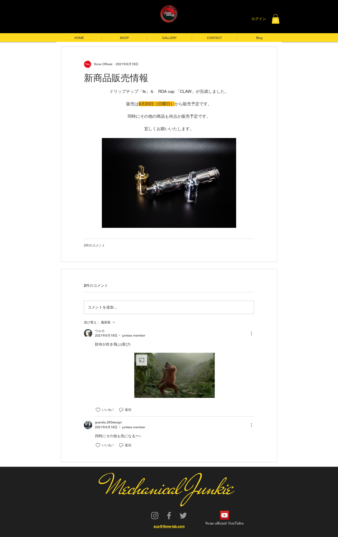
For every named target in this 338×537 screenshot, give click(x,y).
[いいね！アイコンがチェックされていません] (98, 410)
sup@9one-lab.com (169, 526)
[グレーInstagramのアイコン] (155, 515)
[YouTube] (224, 515)
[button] (276, 19)
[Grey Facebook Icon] (169, 515)
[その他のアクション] (251, 333)
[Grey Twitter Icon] (183, 515)
